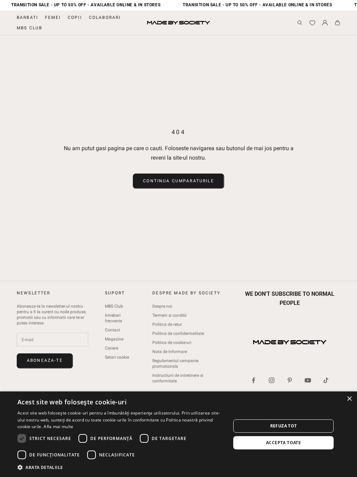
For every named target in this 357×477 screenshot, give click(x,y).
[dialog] (178, 434)
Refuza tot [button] (283, 426)
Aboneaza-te (45, 360)
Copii (75, 17)
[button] (121, 467)
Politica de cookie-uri (171, 342)
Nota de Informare (169, 351)
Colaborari (105, 17)
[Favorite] (312, 22)
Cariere (111, 348)
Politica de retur (167, 324)
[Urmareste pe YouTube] (307, 380)
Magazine (114, 339)
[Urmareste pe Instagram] (271, 380)
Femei (53, 17)
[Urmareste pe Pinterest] (289, 380)
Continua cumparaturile (178, 180)
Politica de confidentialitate (178, 333)
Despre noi (162, 306)
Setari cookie (117, 357)
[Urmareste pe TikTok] (325, 380)
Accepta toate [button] (283, 443)
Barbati (27, 17)
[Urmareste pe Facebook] (253, 380)
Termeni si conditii (169, 315)
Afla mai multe (58, 427)
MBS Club (29, 27)
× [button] (349, 399)
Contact (112, 330)
